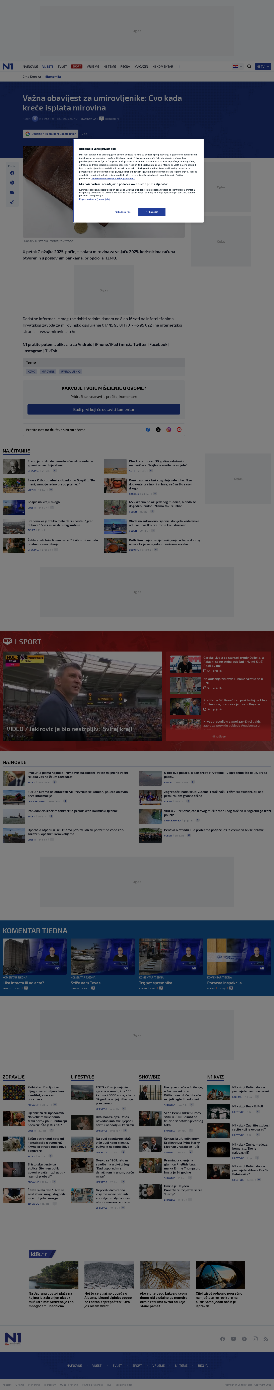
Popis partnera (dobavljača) (94, 199)
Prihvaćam (152, 211)
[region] (138, 181)
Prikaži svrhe (123, 211)
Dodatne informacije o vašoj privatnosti (113, 178)
